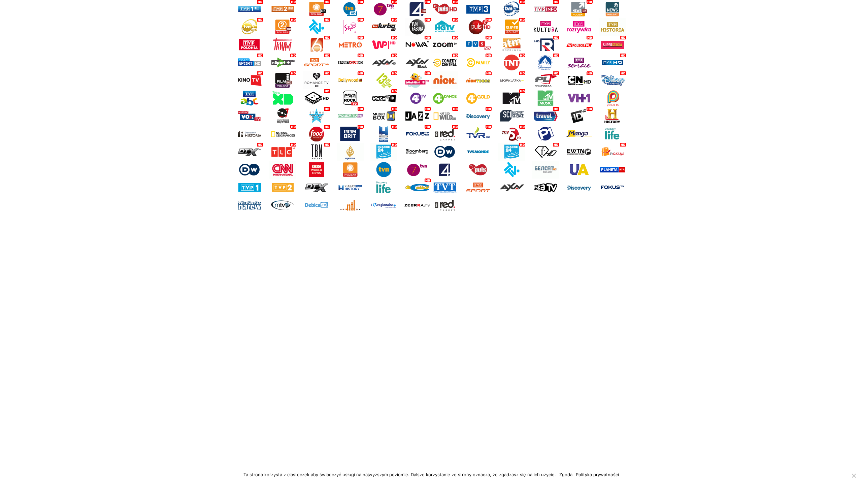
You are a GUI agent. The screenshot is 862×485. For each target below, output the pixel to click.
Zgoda (565, 474)
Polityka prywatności (597, 474)
